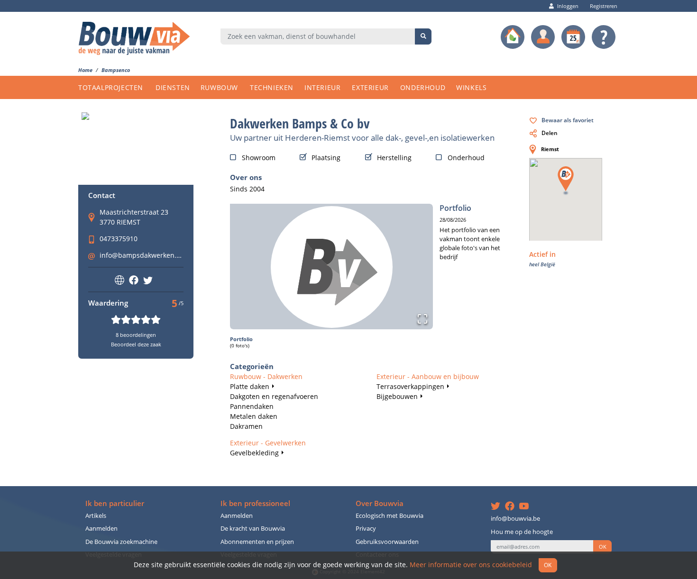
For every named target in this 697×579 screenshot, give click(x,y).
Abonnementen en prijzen (257, 542)
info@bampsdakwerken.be (142, 255)
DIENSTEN (173, 87)
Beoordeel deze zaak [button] (136, 344)
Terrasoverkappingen (410, 386)
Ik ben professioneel (255, 503)
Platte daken (249, 386)
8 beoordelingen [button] (136, 334)
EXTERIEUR (370, 87)
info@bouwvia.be (515, 519)
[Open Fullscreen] (422, 318)
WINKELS (471, 87)
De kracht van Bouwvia (252, 529)
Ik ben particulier (114, 503)
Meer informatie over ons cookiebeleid (471, 564)
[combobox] (317, 36)
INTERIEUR (322, 87)
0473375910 (119, 238)
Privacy (366, 529)
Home (85, 69)
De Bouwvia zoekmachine (121, 542)
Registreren (603, 5)
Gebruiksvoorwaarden (387, 542)
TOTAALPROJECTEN (110, 87)
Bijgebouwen (397, 396)
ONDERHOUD (422, 87)
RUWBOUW (219, 87)
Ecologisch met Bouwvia (389, 516)
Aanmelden (101, 529)
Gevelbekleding (254, 452)
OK (602, 546)
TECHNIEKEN (271, 87)
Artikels (95, 516)
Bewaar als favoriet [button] (567, 120)
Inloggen (567, 5)
